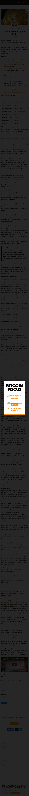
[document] (14, 398)
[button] (23, 382)
